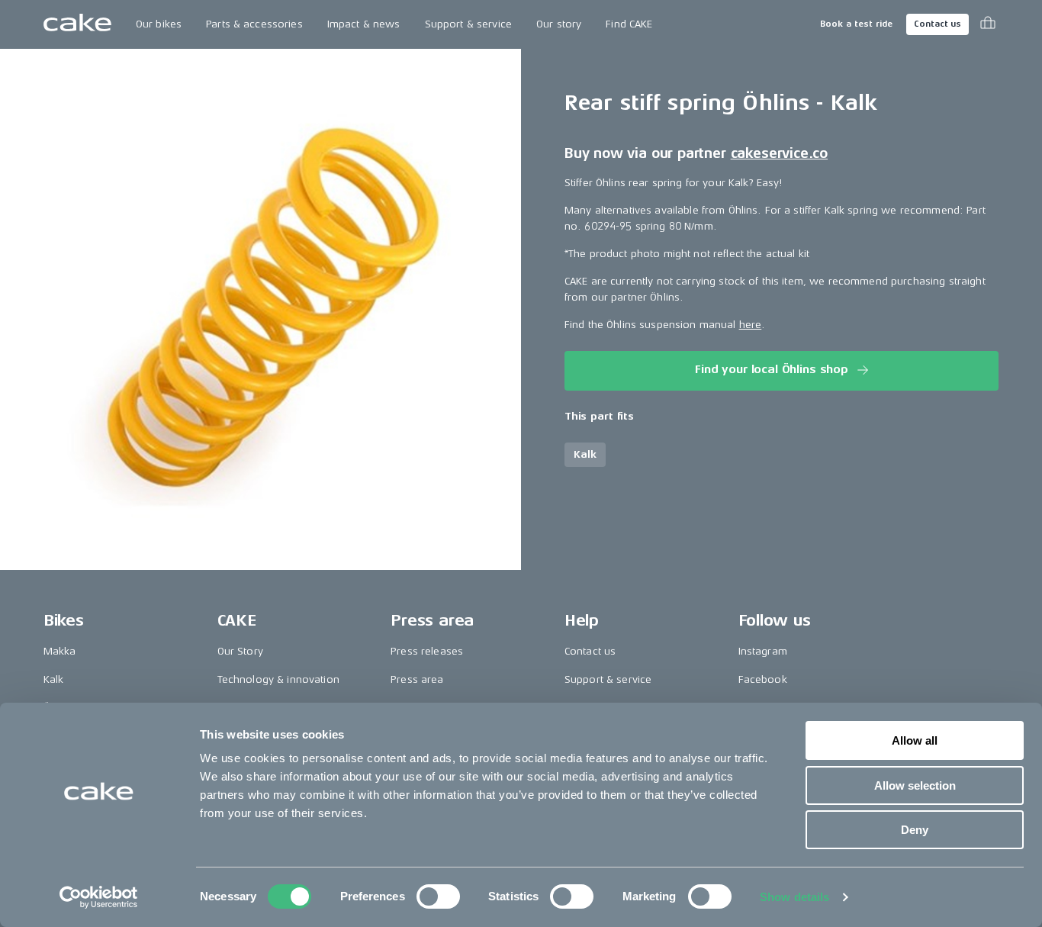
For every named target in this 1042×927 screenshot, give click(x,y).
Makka (59, 651)
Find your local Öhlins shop (771, 369)
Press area (417, 679)
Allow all (914, 740)
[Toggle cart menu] (988, 24)
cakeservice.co (779, 152)
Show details (794, 896)
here (750, 324)
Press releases (427, 651)
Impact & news (363, 24)
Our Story (240, 651)
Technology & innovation (278, 679)
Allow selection (915, 785)
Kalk (53, 679)
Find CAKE (629, 24)
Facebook (762, 679)
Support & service (468, 24)
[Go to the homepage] (77, 24)
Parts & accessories (254, 24)
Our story (558, 24)
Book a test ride (856, 24)
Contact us (937, 24)
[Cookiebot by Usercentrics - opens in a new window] (99, 897)
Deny (914, 829)
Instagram (762, 651)
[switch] (438, 896)
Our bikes (159, 24)
